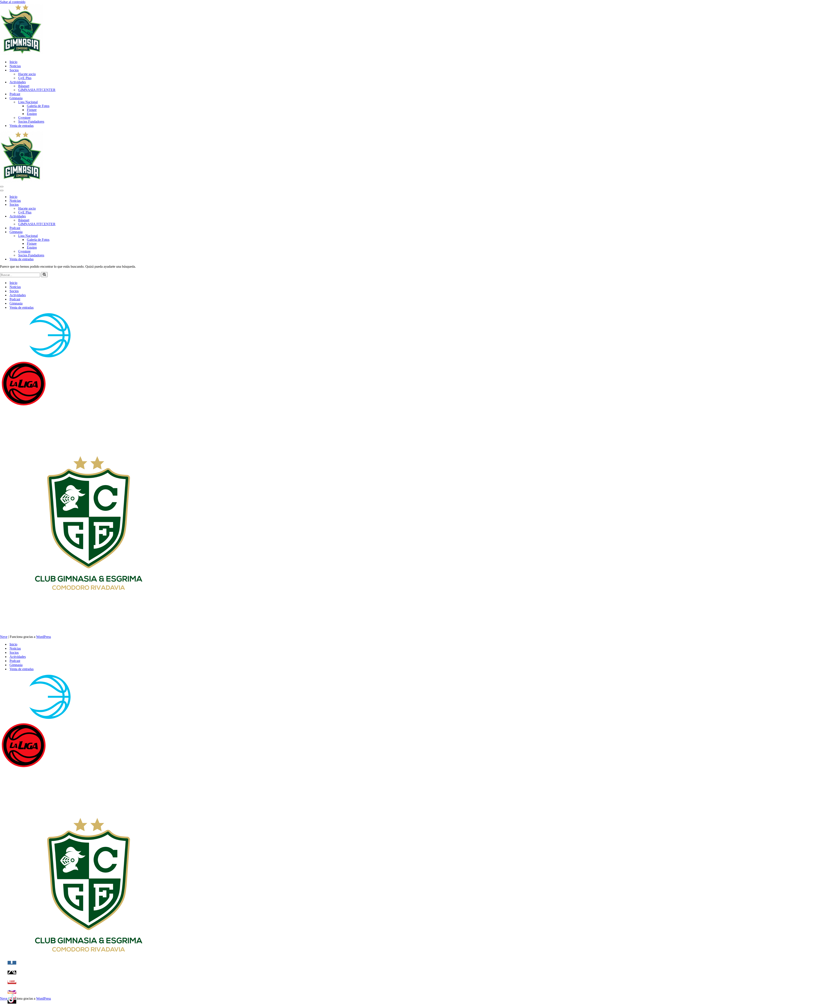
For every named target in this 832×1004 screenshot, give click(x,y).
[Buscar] (44, 274)
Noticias (15, 66)
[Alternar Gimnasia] (76, 232)
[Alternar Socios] (76, 205)
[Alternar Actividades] (76, 216)
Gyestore (24, 117)
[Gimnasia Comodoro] (21, 54)
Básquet (23, 86)
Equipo (32, 114)
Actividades (18, 295)
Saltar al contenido (12, 2)
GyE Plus (24, 78)
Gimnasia (16, 303)
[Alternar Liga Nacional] (76, 236)
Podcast (15, 94)
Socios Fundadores (31, 121)
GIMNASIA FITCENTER (36, 90)
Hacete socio (27, 74)
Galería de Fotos (38, 106)
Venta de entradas (22, 125)
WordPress (43, 637)
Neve (3, 637)
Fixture (32, 110)
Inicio (13, 62)
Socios (14, 291)
